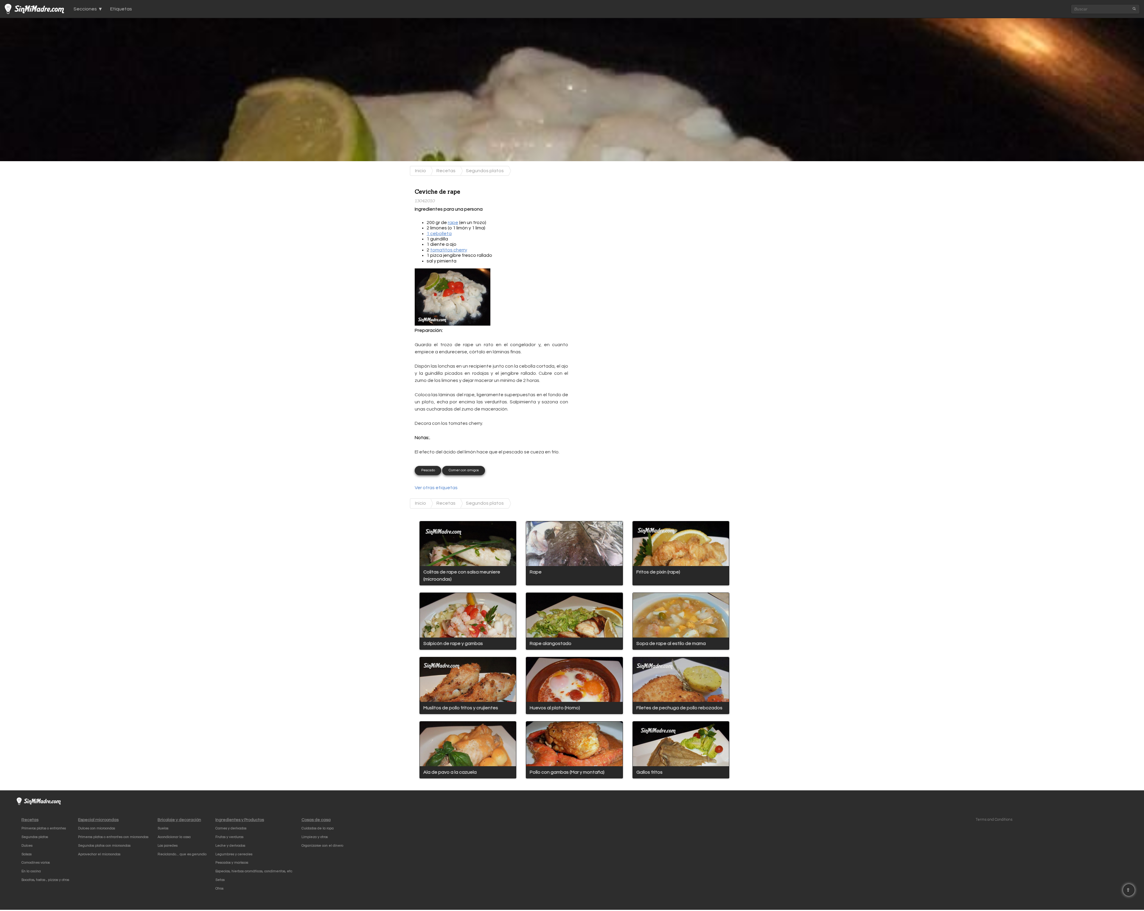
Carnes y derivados (230, 828)
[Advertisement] (620, 221)
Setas (220, 880)
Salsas (26, 854)
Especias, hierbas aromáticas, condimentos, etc (253, 871)
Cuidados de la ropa (317, 828)
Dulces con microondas (96, 828)
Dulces (26, 846)
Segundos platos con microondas (104, 846)
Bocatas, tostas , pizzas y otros (45, 880)
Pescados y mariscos (231, 863)
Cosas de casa (316, 819)
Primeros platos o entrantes (43, 828)
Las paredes (168, 846)
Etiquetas (121, 9)
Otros (219, 888)
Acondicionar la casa (174, 837)
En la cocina (31, 871)
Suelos (163, 828)
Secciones (85, 9)
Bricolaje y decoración (179, 819)
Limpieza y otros (314, 837)
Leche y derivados (230, 846)
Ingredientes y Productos (239, 819)
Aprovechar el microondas (99, 854)
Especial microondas (98, 819)
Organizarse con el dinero (322, 846)
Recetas (446, 170)
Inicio (420, 170)
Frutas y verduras (229, 837)
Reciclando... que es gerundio (182, 854)
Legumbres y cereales (233, 854)
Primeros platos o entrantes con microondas (113, 837)
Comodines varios (35, 863)
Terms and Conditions (994, 820)
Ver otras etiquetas (436, 487)
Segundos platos (485, 170)
